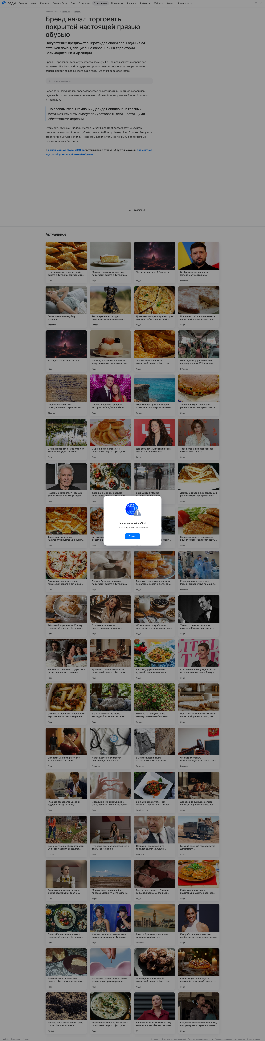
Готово (132, 536)
